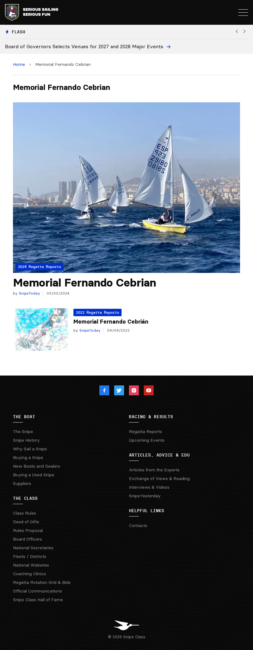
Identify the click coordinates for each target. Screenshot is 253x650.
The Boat (24, 416)
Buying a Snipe (28, 457)
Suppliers (22, 483)
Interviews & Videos (149, 487)
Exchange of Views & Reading (159, 478)
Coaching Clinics (29, 573)
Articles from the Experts (154, 470)
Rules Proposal (28, 530)
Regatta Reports (145, 431)
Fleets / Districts (29, 556)
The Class (25, 498)
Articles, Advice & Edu (159, 455)
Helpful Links (146, 510)
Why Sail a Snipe (30, 449)
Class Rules (24, 513)
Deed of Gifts (26, 522)
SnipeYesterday (145, 496)
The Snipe (23, 431)
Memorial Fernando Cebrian (84, 283)
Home (19, 64)
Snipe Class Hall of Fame (38, 599)
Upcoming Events (146, 440)
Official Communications (37, 591)
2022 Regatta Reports (97, 312)
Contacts (138, 525)
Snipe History (26, 440)
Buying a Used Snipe (33, 475)
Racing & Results (151, 416)
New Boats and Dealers (36, 466)
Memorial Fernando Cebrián (110, 321)
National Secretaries (33, 547)
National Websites (31, 565)
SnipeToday (29, 293)
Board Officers (27, 539)
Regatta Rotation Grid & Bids (42, 582)
